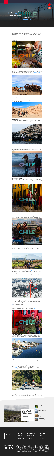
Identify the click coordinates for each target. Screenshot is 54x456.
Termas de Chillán (37, 275)
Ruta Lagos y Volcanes (42, 441)
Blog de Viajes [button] (38, 1)
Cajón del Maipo (14, 215)
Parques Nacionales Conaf (42, 442)
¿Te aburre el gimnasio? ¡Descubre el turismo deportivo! (42, 405)
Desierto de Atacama (27, 97)
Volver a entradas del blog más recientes (14, 15)
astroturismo (14, 147)
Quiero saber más (25, 416)
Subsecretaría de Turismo (30, 439)
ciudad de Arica (33, 39)
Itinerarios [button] (30, 1)
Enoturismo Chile (41, 439)
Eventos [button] (34, 1)
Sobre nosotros (20, 435)
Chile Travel (40, 435)
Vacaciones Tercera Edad (30, 435)
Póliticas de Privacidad (21, 438)
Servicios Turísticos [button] (44, 1)
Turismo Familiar (29, 438)
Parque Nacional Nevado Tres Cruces (35, 121)
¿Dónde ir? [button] (20, 1)
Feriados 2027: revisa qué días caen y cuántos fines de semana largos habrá (42, 410)
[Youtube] (12, 447)
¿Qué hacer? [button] (25, 1)
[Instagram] (9, 447)
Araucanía (35, 308)
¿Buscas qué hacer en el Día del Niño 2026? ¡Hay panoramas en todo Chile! (42, 415)
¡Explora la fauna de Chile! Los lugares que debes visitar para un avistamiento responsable (42, 419)
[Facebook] (6, 447)
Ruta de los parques (41, 438)
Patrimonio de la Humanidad (36, 72)
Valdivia (13, 335)
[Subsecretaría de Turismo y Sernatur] (10, 436)
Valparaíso (15, 179)
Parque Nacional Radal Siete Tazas (30, 270)
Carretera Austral (15, 367)
